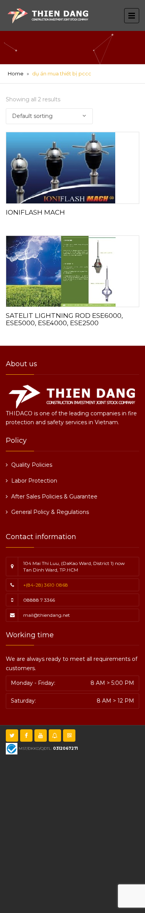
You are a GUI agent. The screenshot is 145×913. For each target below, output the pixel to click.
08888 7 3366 (39, 600)
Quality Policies (31, 464)
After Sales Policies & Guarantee (54, 496)
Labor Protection (34, 480)
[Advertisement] (72, 832)
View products (72, 166)
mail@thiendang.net (46, 615)
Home (16, 73)
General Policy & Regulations (50, 512)
